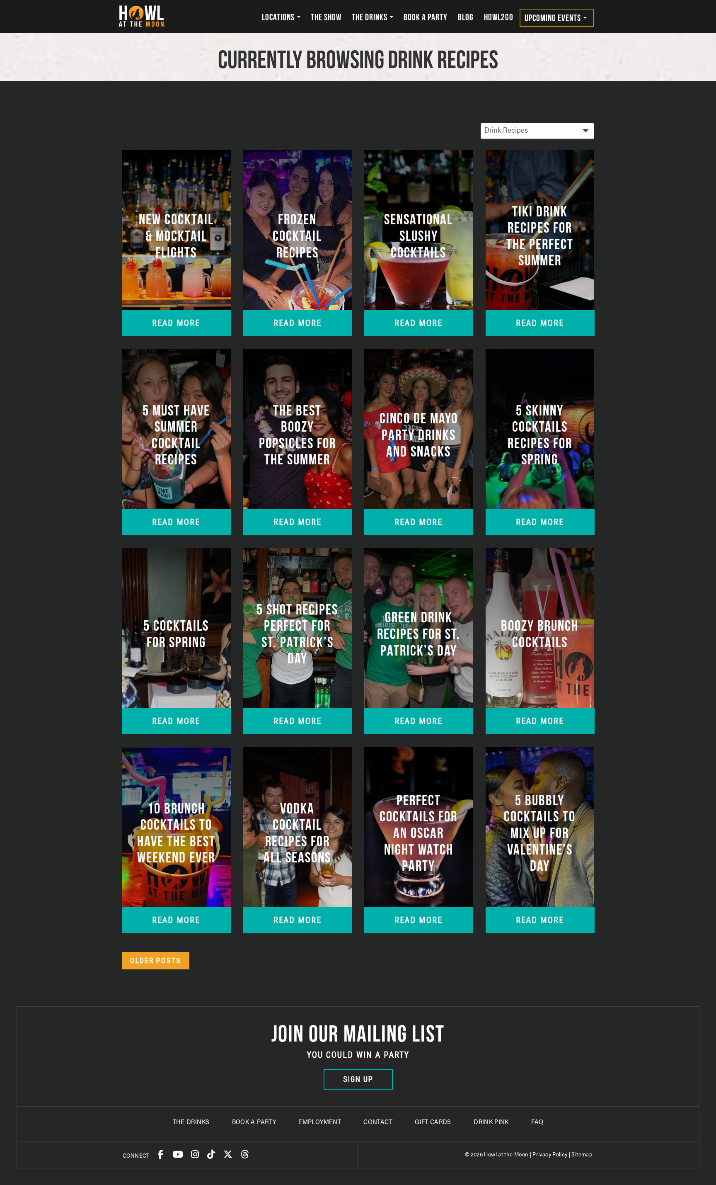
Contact (377, 1121)
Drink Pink (491, 1121)
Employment (319, 1121)
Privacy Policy (549, 1154)
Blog (466, 17)
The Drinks (370, 17)
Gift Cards (433, 1121)
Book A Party (254, 1121)
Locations (279, 17)
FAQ (537, 1121)
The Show (326, 17)
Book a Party (426, 17)
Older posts (155, 960)
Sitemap (582, 1154)
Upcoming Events (554, 18)
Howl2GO (498, 17)
